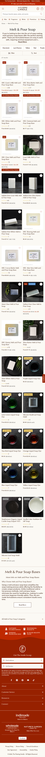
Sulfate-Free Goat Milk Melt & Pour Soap (12, 197)
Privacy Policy (9, 746)
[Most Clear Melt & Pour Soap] (12, 292)
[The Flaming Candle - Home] (22, 9)
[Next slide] (42, 3)
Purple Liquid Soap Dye (31, 379)
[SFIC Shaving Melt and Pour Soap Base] (33, 219)
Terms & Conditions (32, 746)
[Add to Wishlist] (19, 62)
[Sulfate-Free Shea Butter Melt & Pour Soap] (33, 183)
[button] (22, 42)
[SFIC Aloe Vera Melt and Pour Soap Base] (33, 256)
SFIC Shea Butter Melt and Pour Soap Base (32, 84)
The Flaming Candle (25, 754)
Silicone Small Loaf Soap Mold (32, 416)
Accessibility (23, 750)
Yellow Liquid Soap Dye (31, 485)
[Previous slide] (2, 3)
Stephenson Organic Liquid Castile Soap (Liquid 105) (12, 520)
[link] (11, 680)
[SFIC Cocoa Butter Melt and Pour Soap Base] (12, 256)
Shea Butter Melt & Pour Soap (32, 343)
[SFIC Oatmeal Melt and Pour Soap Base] (33, 109)
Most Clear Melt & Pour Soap (10, 305)
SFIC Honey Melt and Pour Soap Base (11, 343)
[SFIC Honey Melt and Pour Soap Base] (12, 330)
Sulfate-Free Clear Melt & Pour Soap (32, 305)
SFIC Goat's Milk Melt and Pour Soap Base (11, 84)
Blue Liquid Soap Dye (9, 485)
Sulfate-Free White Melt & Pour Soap (11, 233)
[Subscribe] (41, 660)
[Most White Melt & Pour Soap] (12, 366)
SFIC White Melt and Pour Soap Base (11, 122)
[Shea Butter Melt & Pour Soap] (33, 330)
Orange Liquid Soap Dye (32, 451)
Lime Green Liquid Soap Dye (10, 416)
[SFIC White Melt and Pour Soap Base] (12, 109)
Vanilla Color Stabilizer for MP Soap (32, 520)
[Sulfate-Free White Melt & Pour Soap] (12, 219)
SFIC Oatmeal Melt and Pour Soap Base (31, 122)
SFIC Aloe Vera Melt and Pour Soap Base (32, 269)
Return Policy (20, 746)
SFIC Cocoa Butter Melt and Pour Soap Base (10, 269)
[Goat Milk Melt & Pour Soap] (33, 145)
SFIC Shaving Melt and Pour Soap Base (31, 233)
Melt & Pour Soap (13, 23)
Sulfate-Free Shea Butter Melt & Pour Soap (32, 197)
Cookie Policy (34, 750)
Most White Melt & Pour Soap (11, 380)
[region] (22, 3)
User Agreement (12, 750)
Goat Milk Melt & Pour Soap (31, 158)
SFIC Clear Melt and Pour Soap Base (11, 158)
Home (3, 23)
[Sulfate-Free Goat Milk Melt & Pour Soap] (12, 183)
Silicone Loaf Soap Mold (10, 555)
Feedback (22, 738)
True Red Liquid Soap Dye (11, 451)
